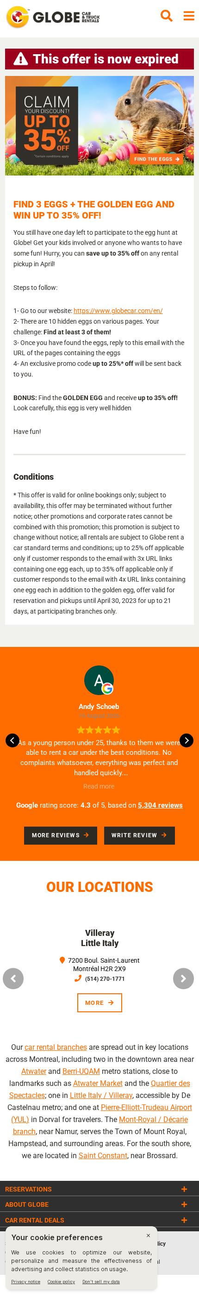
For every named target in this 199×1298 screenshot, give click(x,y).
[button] (186, 740)
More (112, 1002)
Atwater (33, 1071)
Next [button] (183, 979)
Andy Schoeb (99, 706)
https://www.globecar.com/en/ (118, 310)
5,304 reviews (160, 805)
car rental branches (56, 1047)
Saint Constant (103, 1155)
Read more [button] (98, 786)
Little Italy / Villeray (101, 1095)
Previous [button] (13, 979)
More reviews (56, 835)
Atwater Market (98, 1083)
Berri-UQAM (81, 1071)
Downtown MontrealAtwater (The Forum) (117, 938)
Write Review (134, 835)
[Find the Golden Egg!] (99, 125)
